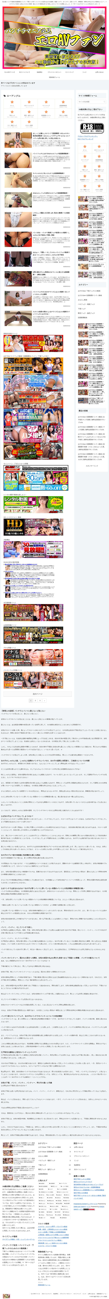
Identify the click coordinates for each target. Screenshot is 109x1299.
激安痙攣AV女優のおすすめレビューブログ (88, 1184)
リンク (76, 1160)
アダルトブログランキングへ (88, 136)
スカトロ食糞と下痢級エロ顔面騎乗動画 (52, 1232)
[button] (104, 102)
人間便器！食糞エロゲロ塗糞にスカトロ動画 (53, 1235)
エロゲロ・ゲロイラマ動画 (47, 1246)
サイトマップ (78, 1152)
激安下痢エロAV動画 (81, 1193)
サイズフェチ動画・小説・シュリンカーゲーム (18, 1239)
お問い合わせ (78, 1147)
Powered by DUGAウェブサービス (85, 1204)
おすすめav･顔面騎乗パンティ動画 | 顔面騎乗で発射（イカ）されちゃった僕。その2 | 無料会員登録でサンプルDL (92, 456)
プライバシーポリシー (81, 1156)
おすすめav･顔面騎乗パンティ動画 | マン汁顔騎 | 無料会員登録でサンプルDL (91, 428)
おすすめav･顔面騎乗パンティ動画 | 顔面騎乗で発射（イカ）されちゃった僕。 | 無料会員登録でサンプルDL (92, 446)
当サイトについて (80, 1169)
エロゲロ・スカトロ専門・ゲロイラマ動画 (52, 1226)
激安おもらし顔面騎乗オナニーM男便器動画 (89, 1190)
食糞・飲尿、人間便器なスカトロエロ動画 (52, 1229)
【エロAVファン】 (35, 1293)
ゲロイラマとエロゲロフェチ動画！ (50, 1240)
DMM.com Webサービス (82, 1206)
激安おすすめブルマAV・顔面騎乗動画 (87, 1187)
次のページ (37, 694)
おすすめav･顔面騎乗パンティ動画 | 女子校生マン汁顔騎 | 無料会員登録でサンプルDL (91, 419)
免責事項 (77, 1165)
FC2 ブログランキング (85, 139)
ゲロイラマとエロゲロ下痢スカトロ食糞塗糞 (53, 1238)
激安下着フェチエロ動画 (82, 1179)
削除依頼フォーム (44, 1285)
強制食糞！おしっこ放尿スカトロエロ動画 (52, 1243)
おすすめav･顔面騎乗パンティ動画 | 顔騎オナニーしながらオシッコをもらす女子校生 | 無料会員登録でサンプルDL (92, 436)
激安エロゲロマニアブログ (83, 1182)
